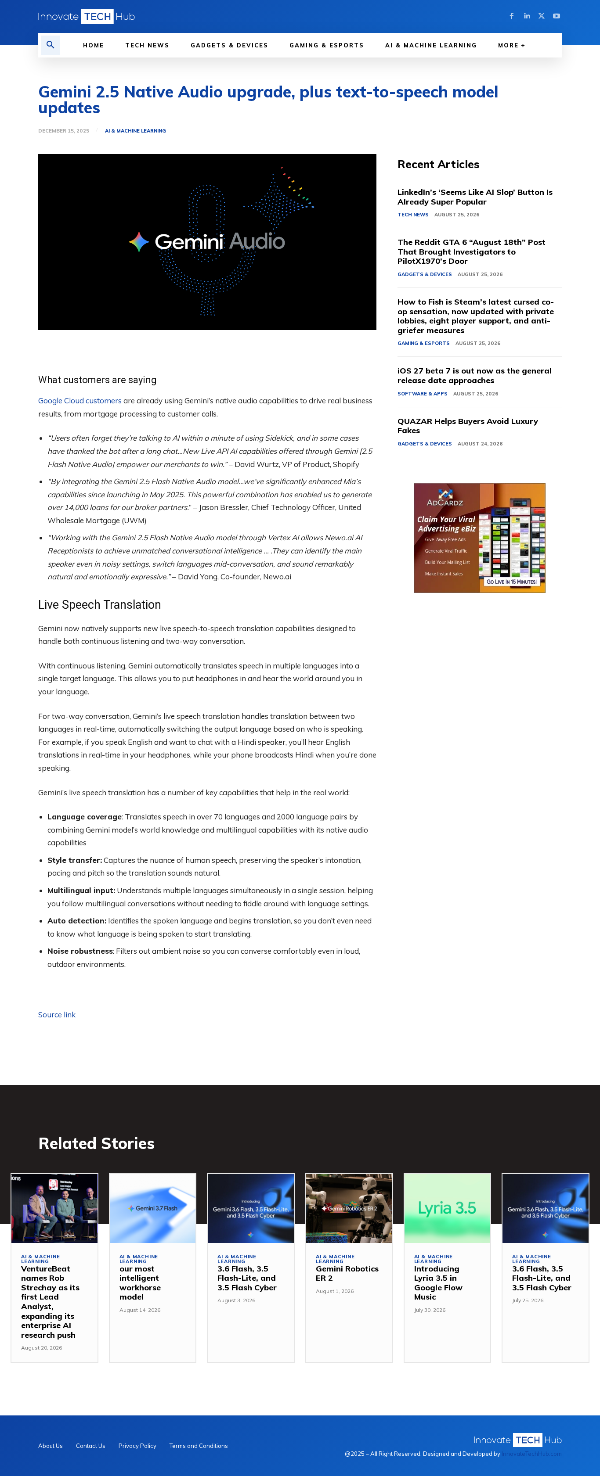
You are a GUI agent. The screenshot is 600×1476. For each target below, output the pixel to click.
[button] (50, 45)
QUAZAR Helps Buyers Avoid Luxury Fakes (468, 426)
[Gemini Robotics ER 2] (349, 1208)
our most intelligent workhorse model (140, 1283)
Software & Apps (423, 394)
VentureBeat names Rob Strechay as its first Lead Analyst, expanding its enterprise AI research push (50, 1302)
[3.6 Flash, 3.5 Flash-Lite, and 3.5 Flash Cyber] (251, 1208)
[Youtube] (556, 16)
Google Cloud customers (80, 400)
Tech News (413, 215)
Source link (57, 1014)
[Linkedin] (526, 16)
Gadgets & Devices (425, 274)
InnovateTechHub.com (532, 1453)
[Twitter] (541, 16)
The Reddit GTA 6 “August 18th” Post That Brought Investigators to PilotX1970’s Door (472, 251)
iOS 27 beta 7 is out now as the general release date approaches (475, 375)
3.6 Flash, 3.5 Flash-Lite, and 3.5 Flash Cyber (247, 1278)
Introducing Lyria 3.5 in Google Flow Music (438, 1283)
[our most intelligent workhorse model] (153, 1208)
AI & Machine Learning (135, 131)
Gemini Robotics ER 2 (347, 1273)
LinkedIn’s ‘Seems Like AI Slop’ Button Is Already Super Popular (475, 197)
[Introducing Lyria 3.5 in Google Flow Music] (448, 1208)
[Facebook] (511, 16)
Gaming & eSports (424, 343)
